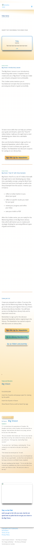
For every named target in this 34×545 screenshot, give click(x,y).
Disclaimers (5, 530)
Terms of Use (5, 532)
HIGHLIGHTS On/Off (8, 417)
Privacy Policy (6, 535)
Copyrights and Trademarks (10, 528)
